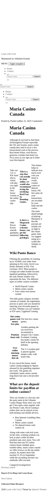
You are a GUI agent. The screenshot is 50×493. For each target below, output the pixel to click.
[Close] (8, 79)
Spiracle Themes (39, 489)
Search (30, 87)
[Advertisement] (25, 25)
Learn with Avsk (8, 54)
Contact (10, 71)
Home (9, 68)
